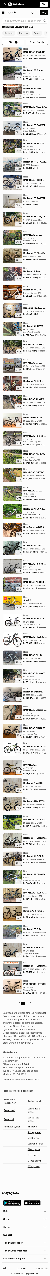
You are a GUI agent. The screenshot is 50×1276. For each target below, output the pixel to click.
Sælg (43, 12)
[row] (11, 86)
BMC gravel (34, 1166)
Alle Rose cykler (12, 1126)
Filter (13, 42)
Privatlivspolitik (42, 1268)
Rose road (9, 1110)
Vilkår (4, 1268)
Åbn (43, 4)
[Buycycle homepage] (11, 12)
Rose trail (9, 1119)
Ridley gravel (34, 1132)
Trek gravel (33, 1155)
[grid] (11, 86)
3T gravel (32, 1126)
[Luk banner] (5, 4)
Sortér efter (35, 42)
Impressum (21, 1268)
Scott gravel (34, 1137)
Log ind (33, 12)
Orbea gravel (34, 1160)
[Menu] (3, 12)
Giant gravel (34, 1149)
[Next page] (30, 1003)
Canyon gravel (35, 1143)
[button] (30, 58)
